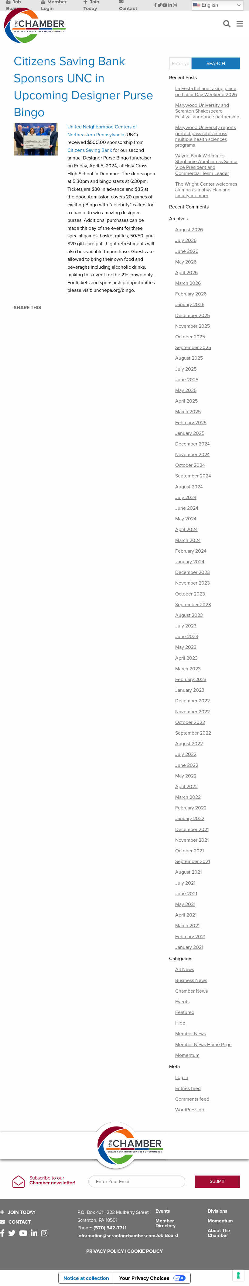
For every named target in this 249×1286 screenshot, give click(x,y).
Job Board (166, 1235)
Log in (181, 1078)
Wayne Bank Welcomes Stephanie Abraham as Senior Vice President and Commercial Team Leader (206, 164)
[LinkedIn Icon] (170, 5)
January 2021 (189, 947)
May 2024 (185, 519)
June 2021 (186, 894)
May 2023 (185, 647)
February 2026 (190, 294)
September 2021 (192, 861)
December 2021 (192, 829)
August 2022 (189, 744)
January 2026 (189, 305)
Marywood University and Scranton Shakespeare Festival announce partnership (207, 111)
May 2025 (185, 390)
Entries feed (188, 1088)
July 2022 (185, 754)
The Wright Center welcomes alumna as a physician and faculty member (206, 190)
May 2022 (185, 776)
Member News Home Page (203, 1045)
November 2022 (192, 712)
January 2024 (189, 562)
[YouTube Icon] (164, 5)
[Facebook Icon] (155, 5)
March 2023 (188, 669)
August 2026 (189, 230)
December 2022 (192, 701)
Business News (191, 980)
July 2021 (185, 883)
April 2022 (186, 787)
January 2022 (189, 819)
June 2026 (186, 251)
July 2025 (185, 369)
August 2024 (189, 487)
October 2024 (190, 465)
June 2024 (186, 508)
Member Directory (165, 1223)
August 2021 (188, 872)
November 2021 (192, 840)
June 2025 (186, 380)
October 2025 (190, 337)
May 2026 (185, 262)
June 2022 (186, 765)
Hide (180, 1023)
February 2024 (190, 551)
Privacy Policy (105, 1251)
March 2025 (188, 412)
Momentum (187, 1055)
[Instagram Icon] (175, 5)
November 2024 (192, 455)
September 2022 (193, 733)
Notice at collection (86, 1278)
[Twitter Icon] (160, 5)
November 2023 (192, 583)
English (209, 5)
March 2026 (188, 283)
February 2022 (190, 808)
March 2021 (187, 926)
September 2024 (193, 476)
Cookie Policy (145, 1251)
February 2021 (190, 937)
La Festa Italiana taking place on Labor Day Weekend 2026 (206, 91)
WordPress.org (190, 1110)
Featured (184, 1012)
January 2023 (189, 690)
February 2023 (190, 679)
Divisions (217, 1211)
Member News (190, 1034)
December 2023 (192, 572)
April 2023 (186, 658)
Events (182, 1002)
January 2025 (189, 433)
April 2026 (186, 273)
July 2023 (185, 626)
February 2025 (190, 423)
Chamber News (191, 991)
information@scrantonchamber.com (116, 1236)
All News (184, 969)
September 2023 (193, 605)
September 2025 (193, 347)
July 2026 (185, 240)
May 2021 (185, 904)
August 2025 (189, 358)
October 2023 (190, 594)
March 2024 (188, 540)
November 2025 (192, 326)
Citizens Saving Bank (89, 150)
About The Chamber (219, 1233)
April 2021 (185, 915)
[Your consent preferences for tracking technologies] (238, 1275)
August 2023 (189, 615)
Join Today (21, 1212)
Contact (19, 1222)
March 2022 (188, 797)
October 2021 (189, 851)
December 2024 (192, 444)
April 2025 (186, 401)
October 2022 (190, 722)
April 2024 (186, 529)
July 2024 (185, 497)
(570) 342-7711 (110, 1228)
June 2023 (186, 637)
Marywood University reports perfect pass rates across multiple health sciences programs (205, 136)
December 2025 (192, 316)
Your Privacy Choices (144, 1278)
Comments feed (192, 1099)
